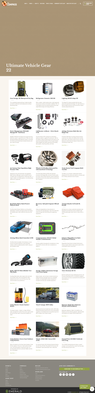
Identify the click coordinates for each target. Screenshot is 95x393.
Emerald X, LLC (75, 392)
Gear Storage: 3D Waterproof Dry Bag (21, 98)
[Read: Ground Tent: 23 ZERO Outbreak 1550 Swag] (73, 329)
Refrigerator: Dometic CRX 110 (45, 98)
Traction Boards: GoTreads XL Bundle (71, 204)
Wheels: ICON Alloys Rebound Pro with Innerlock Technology (47, 168)
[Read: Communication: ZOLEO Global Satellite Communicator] (47, 228)
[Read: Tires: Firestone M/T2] (73, 261)
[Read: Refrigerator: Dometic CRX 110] (47, 88)
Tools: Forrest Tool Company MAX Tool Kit (72, 168)
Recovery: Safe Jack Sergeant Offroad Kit (47, 204)
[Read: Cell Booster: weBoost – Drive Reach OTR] (47, 121)
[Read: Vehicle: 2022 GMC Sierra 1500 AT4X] (47, 329)
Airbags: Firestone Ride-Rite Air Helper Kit (71, 131)
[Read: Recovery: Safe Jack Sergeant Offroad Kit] (47, 194)
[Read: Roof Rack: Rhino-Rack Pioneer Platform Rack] (21, 194)
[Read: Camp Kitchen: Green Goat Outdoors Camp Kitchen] (21, 329)
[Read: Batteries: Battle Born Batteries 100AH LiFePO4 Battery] (73, 295)
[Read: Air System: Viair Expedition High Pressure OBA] (21, 158)
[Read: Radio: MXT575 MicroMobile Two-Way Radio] (21, 261)
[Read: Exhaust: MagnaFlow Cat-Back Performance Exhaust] (73, 228)
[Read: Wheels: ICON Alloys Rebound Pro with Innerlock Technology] (47, 158)
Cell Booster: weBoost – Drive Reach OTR (47, 131)
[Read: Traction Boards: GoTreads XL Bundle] (73, 194)
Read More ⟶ (13, 108)
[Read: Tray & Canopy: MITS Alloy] (47, 295)
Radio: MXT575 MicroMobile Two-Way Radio (21, 271)
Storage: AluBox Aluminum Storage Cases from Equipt (47, 271)
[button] (26, 4)
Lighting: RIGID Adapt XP (70, 98)
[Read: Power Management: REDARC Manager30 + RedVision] (21, 121)
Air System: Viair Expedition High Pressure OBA (20, 168)
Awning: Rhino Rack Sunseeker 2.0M (21, 238)
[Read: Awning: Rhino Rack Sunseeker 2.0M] (21, 228)
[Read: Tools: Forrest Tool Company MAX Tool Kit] (73, 158)
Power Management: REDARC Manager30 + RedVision (19, 131)
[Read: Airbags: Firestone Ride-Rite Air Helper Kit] (73, 121)
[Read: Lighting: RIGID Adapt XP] (73, 88)
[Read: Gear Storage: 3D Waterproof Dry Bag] (21, 88)
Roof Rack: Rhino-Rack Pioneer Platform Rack (20, 204)
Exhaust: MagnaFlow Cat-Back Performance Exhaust (71, 238)
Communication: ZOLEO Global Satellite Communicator (46, 238)
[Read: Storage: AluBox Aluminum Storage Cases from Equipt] (47, 261)
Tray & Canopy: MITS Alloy (44, 305)
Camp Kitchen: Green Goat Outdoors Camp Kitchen (21, 339)
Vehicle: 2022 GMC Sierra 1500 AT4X (45, 339)
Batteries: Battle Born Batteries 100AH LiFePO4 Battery (71, 305)
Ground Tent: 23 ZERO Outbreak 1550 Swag (72, 339)
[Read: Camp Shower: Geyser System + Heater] (21, 295)
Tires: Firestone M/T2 (68, 270)
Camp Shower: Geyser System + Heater (20, 305)
